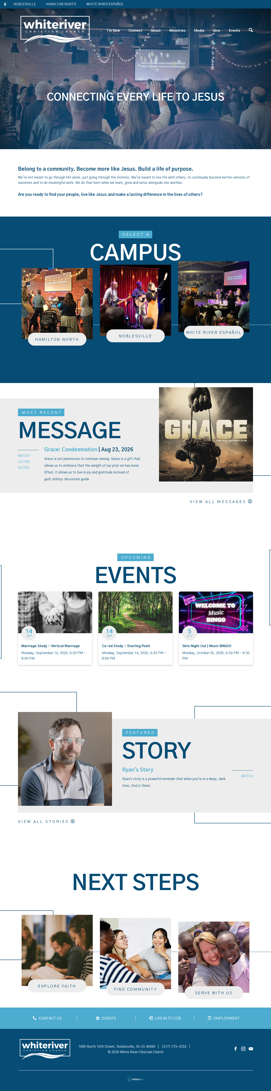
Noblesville (25, 4)
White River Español (105, 4)
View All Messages (218, 502)
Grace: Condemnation (70, 449)
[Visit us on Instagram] (243, 1049)
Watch (24, 456)
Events (234, 30)
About (156, 30)
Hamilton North (61, 4)
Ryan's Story (137, 770)
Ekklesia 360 (135, 1079)
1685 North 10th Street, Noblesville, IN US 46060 (116, 1046)
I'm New (113, 30)
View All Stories (43, 822)
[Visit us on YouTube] (251, 1049)
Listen (24, 462)
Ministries (177, 30)
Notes (23, 467)
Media (199, 30)
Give (216, 30)
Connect (135, 30)
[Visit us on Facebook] (236, 1049)
